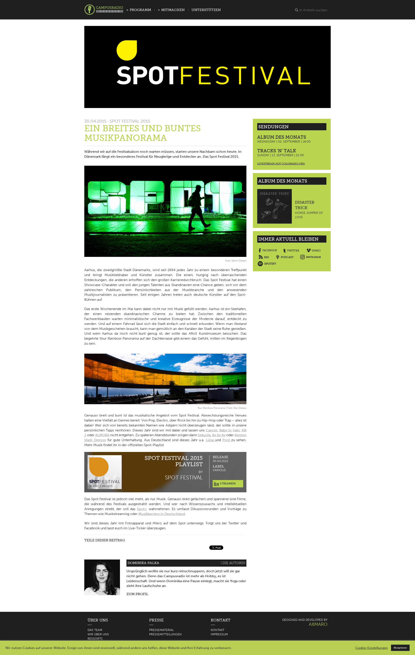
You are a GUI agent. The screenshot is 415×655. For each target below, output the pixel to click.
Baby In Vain (229, 430)
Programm (140, 10)
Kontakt (217, 630)
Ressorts (95, 639)
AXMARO (318, 624)
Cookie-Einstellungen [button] (371, 648)
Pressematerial (161, 630)
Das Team (95, 630)
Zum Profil (137, 594)
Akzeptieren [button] (400, 647)
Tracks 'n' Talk (276, 150)
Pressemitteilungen (165, 634)
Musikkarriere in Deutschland (161, 514)
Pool (226, 440)
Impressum (219, 634)
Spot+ (142, 509)
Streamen (227, 483)
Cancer (211, 430)
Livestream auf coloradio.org (281, 163)
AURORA (102, 435)
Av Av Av (218, 435)
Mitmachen (173, 10)
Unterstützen (206, 10)
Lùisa (210, 440)
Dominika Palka (143, 563)
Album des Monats (281, 137)
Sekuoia (204, 435)
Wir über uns (98, 634)
